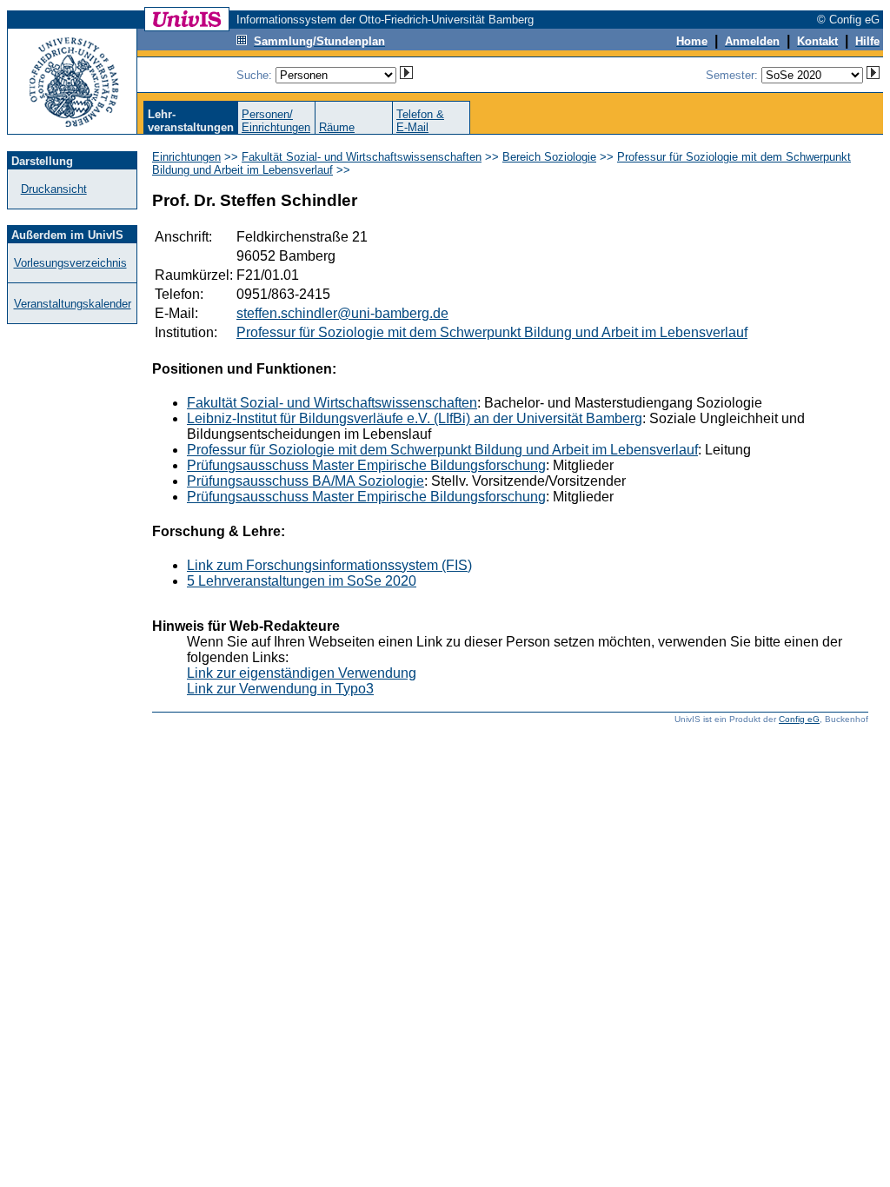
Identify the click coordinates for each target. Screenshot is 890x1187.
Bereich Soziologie (549, 156)
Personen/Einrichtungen (276, 121)
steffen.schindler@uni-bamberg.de (342, 313)
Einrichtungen (186, 156)
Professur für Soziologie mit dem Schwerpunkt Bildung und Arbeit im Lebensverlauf (491, 332)
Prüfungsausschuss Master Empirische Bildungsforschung (366, 465)
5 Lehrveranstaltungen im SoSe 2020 (301, 581)
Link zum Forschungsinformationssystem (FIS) (329, 565)
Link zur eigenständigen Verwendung (301, 673)
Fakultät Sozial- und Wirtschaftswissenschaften (362, 156)
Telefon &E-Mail (420, 121)
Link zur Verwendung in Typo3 (280, 688)
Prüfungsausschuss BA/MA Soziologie (305, 481)
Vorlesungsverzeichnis (70, 262)
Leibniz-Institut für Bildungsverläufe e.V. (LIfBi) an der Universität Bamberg (414, 418)
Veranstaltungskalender (72, 303)
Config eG (799, 719)
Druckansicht (54, 189)
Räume (337, 127)
